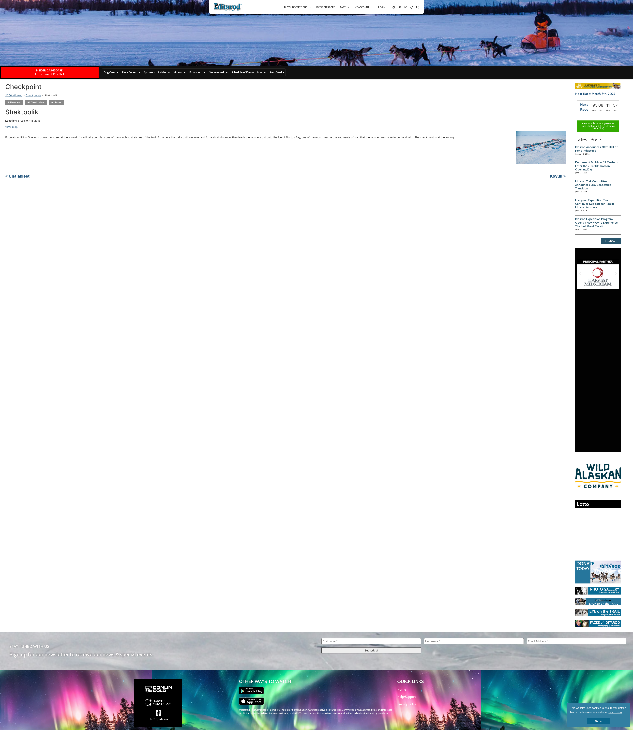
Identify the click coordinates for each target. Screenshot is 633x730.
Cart (343, 7)
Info (259, 72)
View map (11, 127)
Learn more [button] (615, 712)
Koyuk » (558, 176)
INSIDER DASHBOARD (49, 70)
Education (195, 72)
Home (401, 689)
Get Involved (216, 72)
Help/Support (406, 697)
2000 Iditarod (13, 95)
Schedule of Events (242, 72)
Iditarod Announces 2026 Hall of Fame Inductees (596, 148)
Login (381, 7)
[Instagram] (405, 7)
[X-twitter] (400, 7)
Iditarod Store (325, 7)
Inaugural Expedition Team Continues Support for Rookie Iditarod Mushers (595, 203)
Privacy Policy (407, 704)
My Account (362, 7)
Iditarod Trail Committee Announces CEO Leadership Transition (593, 185)
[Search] (417, 7)
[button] (580, 273)
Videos (178, 72)
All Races (56, 102)
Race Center (129, 72)
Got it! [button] (598, 721)
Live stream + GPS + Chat (49, 74)
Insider (162, 72)
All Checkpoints (35, 102)
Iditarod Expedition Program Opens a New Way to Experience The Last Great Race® (596, 222)
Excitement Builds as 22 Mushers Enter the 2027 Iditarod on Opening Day (596, 166)
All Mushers (14, 102)
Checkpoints (33, 95)
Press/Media (277, 72)
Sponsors (149, 72)
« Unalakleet (17, 176)
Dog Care (109, 72)
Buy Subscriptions (295, 7)
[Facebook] (394, 7)
